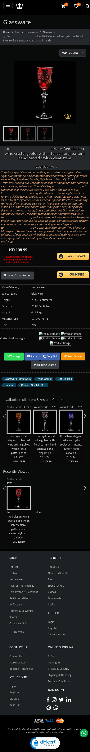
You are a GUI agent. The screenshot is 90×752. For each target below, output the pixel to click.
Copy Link (52, 356)
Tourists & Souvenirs (21, 611)
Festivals (14, 573)
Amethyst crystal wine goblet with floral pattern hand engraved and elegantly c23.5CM (45, 449)
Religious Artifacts (20, 598)
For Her (13, 567)
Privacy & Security (58, 669)
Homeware (31, 32)
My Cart (14, 698)
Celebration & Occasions (23, 592)
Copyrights (54, 662)
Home (6, 32)
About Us (53, 567)
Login (51, 622)
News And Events (58, 573)
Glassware (49, 32)
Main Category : (11, 287)
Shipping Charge (46, 365)
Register (53, 628)
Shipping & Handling (60, 675)
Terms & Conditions (59, 681)
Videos (52, 592)
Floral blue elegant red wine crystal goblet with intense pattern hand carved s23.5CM (71, 449)
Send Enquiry (74, 356)
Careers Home (56, 634)
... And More (16, 632)
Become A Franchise (21, 669)
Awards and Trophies (21, 585)
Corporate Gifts (18, 623)
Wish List (14, 705)
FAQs (51, 656)
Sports (13, 617)
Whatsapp (15, 356)
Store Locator (17, 662)
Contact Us (15, 656)
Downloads (54, 598)
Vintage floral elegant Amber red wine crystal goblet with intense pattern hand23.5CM (19, 449)
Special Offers (56, 585)
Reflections (15, 604)
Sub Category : (10, 293)
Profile (51, 604)
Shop (17, 32)
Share (33, 356)
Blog (50, 579)
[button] (44, 743)
